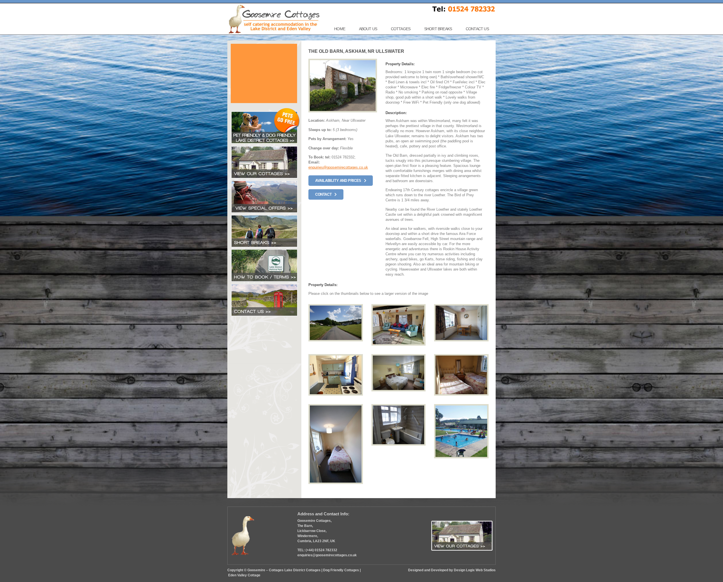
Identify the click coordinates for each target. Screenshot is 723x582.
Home (339, 29)
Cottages (401, 29)
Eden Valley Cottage (244, 575)
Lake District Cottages (302, 570)
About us (368, 29)
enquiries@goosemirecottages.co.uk (338, 167)
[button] (340, 180)
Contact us (477, 29)
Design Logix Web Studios (475, 570)
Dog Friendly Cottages (341, 570)
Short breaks (438, 29)
